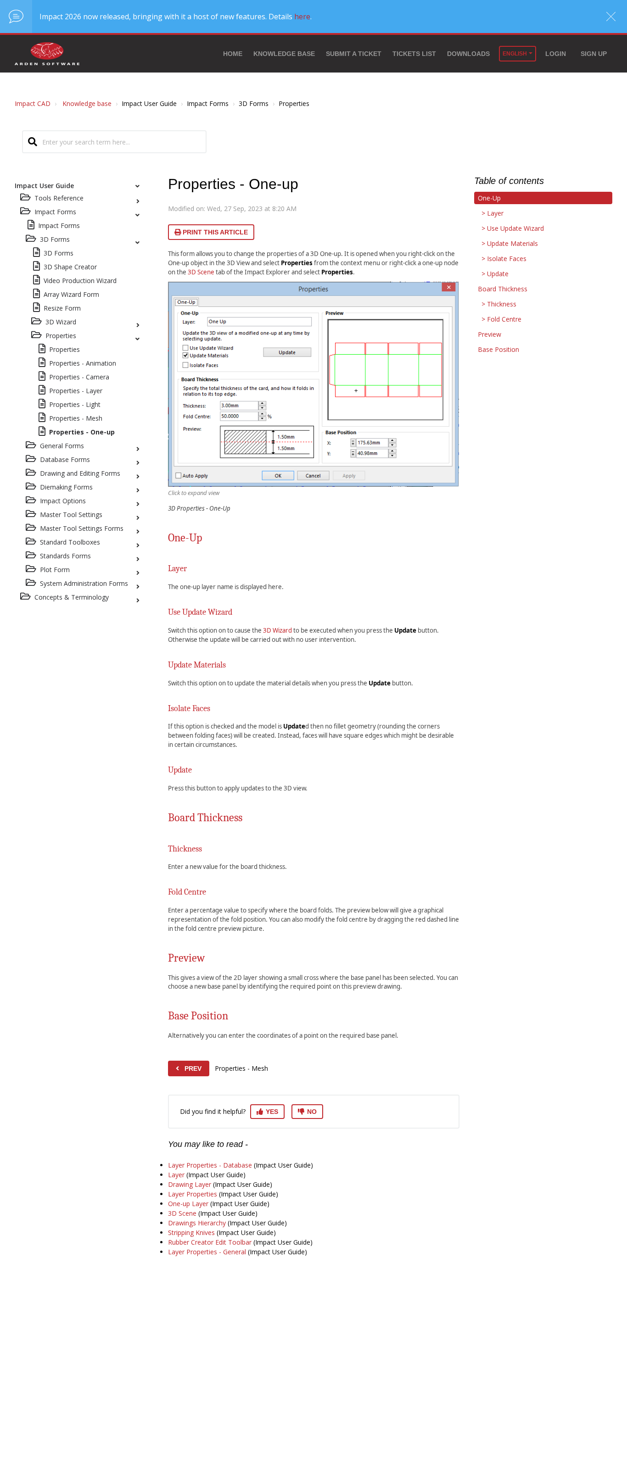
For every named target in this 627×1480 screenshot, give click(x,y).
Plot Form (55, 569)
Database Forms (65, 459)
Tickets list (414, 53)
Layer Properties (192, 1194)
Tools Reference (59, 198)
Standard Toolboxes (70, 542)
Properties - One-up (82, 432)
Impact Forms (59, 225)
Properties (60, 335)
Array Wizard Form (71, 294)
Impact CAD (32, 103)
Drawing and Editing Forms (80, 473)
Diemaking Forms (66, 487)
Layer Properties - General (207, 1251)
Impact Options (63, 500)
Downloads (468, 53)
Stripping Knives (191, 1232)
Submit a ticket (353, 53)
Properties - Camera (79, 377)
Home (232, 53)
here (302, 16)
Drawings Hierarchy (197, 1222)
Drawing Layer (189, 1184)
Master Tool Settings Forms (81, 528)
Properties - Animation (82, 363)
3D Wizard (60, 321)
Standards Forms (65, 555)
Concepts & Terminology (71, 597)
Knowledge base (284, 53)
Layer (176, 1174)
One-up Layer (188, 1203)
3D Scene (201, 272)
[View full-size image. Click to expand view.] (313, 384)
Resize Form (62, 308)
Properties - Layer (75, 390)
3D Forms (55, 239)
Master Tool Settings (71, 514)
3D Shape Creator (70, 266)
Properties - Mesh (75, 418)
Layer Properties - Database (210, 1165)
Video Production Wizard (80, 280)
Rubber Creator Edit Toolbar (210, 1242)
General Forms (62, 445)
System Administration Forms (84, 583)
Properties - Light (75, 404)
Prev (193, 1068)
